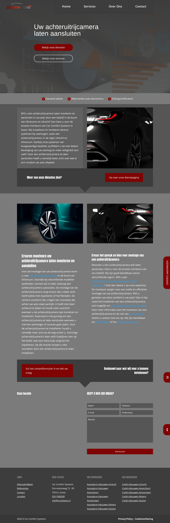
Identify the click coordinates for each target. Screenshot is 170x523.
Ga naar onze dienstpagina (124, 177)
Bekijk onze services (53, 58)
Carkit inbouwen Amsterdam (136, 492)
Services (89, 6)
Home (66, 6)
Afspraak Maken (25, 484)
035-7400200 (102, 321)
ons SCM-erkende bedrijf (43, 275)
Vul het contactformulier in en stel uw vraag (47, 370)
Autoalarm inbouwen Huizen (101, 508)
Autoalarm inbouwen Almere (101, 504)
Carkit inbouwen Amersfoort (136, 488)
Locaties (21, 496)
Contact (140, 6)
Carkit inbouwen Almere (134, 496)
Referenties (22, 488)
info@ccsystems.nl (127, 321)
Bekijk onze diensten (53, 47)
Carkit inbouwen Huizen (134, 500)
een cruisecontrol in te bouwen (128, 305)
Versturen (120, 451)
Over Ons (115, 6)
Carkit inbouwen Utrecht (134, 484)
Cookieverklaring (144, 518)
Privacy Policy (125, 518)
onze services (136, 313)
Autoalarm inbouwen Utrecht (101, 484)
